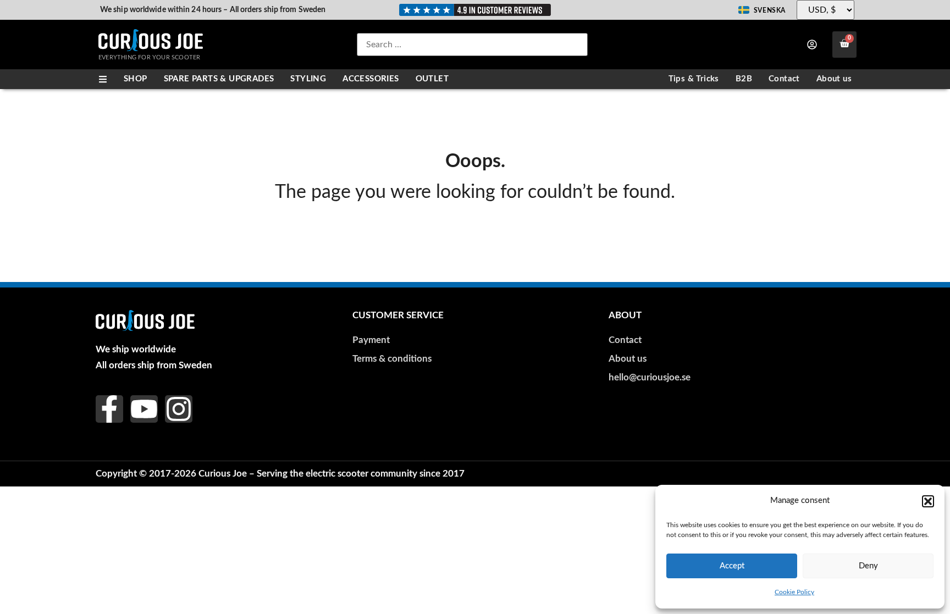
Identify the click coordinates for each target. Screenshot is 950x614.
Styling (308, 79)
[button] (928, 501)
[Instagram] (178, 409)
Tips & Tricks (694, 79)
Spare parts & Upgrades (219, 79)
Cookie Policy (794, 592)
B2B (744, 79)
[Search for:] (472, 44)
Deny (868, 566)
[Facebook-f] (109, 409)
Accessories (371, 79)
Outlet (432, 79)
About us (834, 79)
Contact (784, 79)
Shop (135, 79)
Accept (732, 566)
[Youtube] (144, 409)
